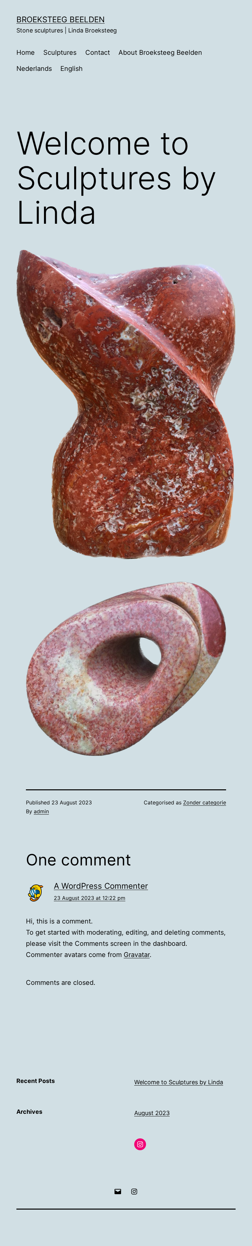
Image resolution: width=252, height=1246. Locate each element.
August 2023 (152, 1113)
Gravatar (137, 955)
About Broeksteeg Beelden (160, 52)
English (71, 69)
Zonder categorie (204, 802)
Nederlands (34, 69)
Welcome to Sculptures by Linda (178, 1082)
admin (41, 811)
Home (25, 52)
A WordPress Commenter (101, 886)
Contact (97, 52)
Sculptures (59, 52)
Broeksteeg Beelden (60, 19)
